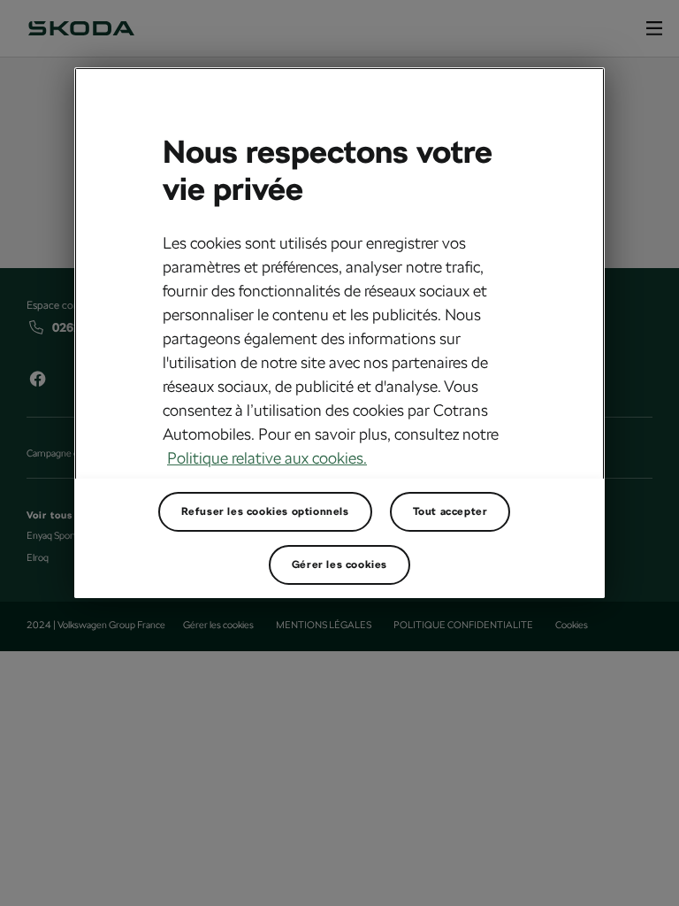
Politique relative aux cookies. (267, 458)
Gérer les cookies (339, 564)
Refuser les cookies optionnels (265, 511)
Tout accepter (450, 511)
